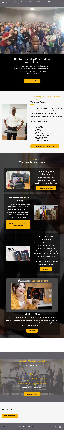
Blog (30, 1)
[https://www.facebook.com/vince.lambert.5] (51, 427)
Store (48, 1)
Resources (39, 1)
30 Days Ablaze (16, 4)
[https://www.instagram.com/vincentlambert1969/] (56, 427)
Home (14, 1)
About (22, 1)
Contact (27, 4)
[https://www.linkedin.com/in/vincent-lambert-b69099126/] (60, 427)
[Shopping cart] (61, 3)
